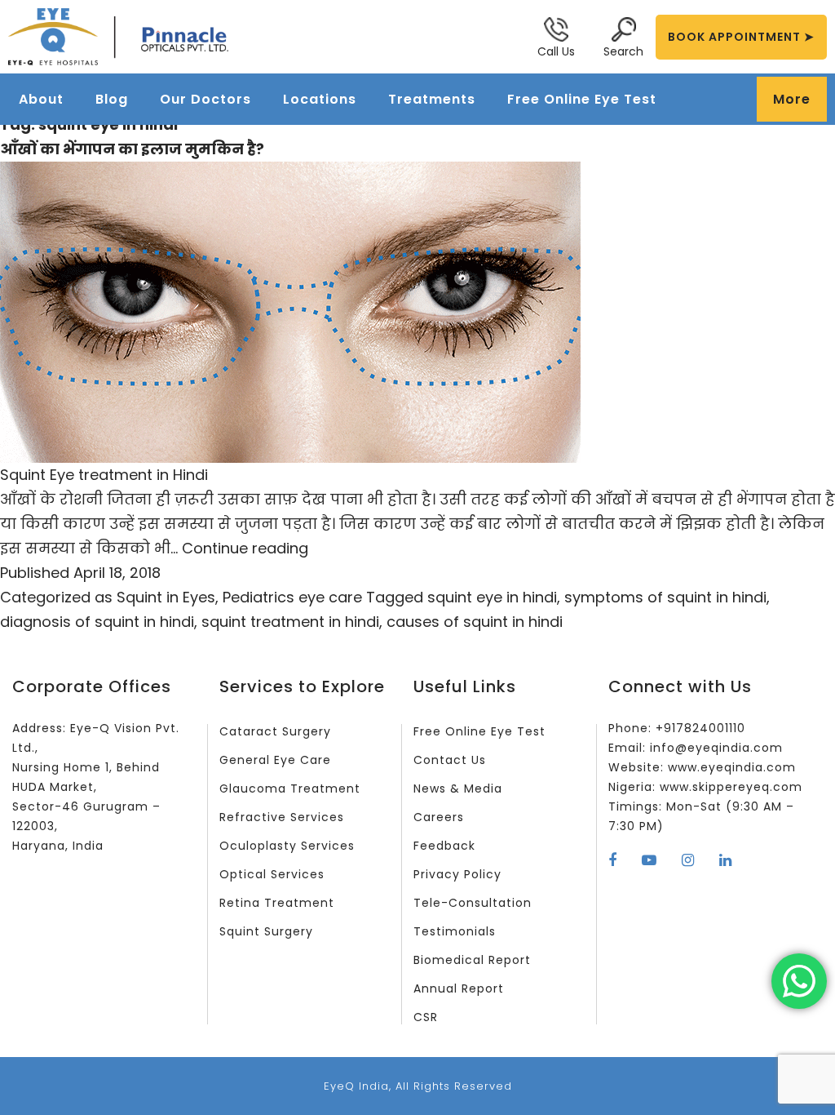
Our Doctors (205, 99)
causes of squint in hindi (475, 621)
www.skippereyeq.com (731, 787)
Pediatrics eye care (292, 597)
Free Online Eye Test (581, 99)
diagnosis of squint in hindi (97, 621)
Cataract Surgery (275, 731)
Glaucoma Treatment (289, 788)
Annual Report (458, 988)
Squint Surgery (266, 931)
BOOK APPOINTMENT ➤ (741, 37)
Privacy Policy (457, 874)
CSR (425, 1017)
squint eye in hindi (492, 597)
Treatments (431, 99)
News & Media (457, 788)
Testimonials (454, 931)
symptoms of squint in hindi (665, 597)
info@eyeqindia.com (716, 748)
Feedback (444, 845)
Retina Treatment (276, 903)
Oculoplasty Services (287, 845)
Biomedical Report (472, 960)
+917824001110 (700, 728)
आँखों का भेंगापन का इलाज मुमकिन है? (132, 149)
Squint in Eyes (166, 597)
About (41, 99)
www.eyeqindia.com (732, 767)
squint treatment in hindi (290, 621)
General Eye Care (275, 760)
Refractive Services (281, 817)
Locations (319, 99)
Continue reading (245, 548)
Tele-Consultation (472, 903)
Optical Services (272, 874)
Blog (111, 99)
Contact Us (449, 760)
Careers (438, 817)
